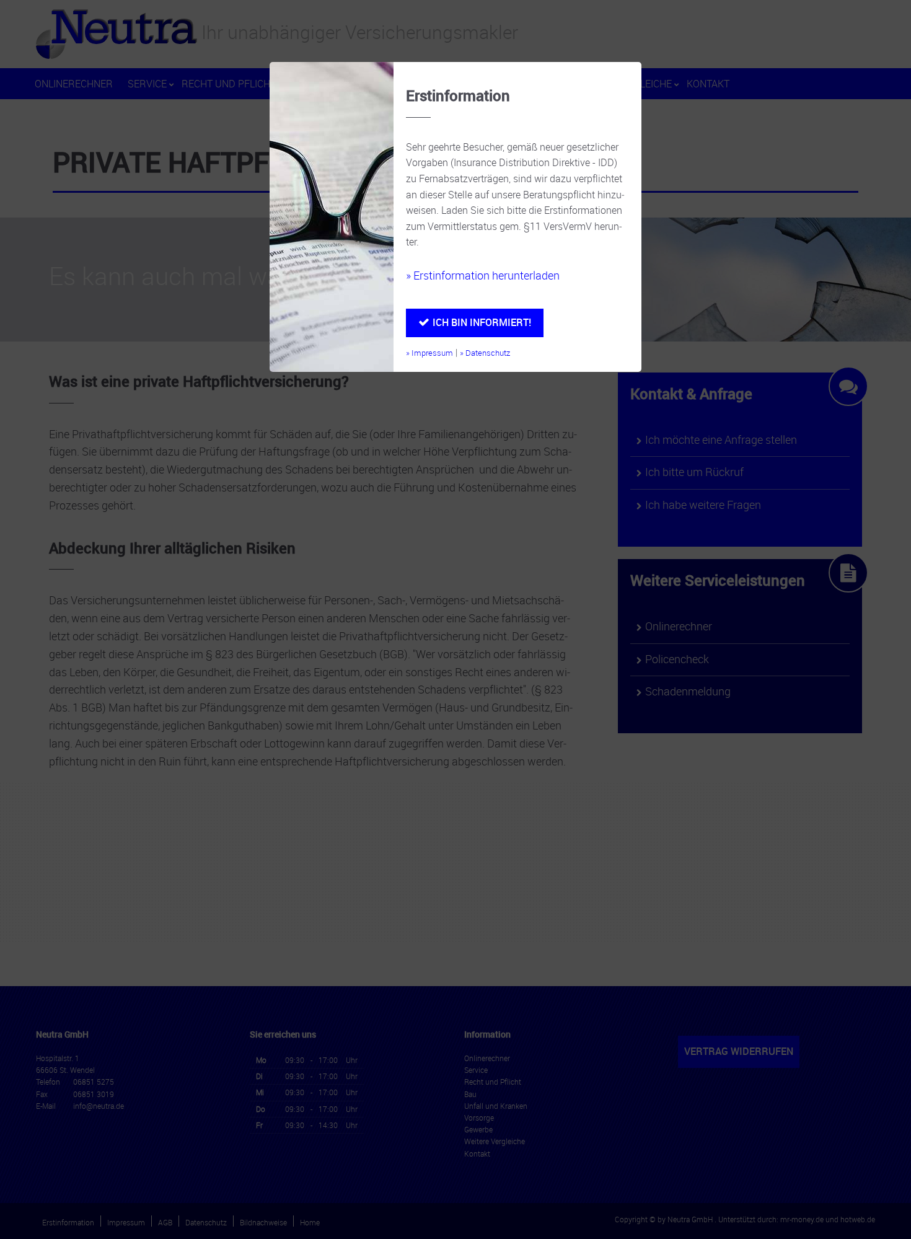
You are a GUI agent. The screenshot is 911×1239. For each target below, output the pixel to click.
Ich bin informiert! (482, 322)
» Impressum (429, 353)
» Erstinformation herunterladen (483, 275)
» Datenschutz (485, 353)
